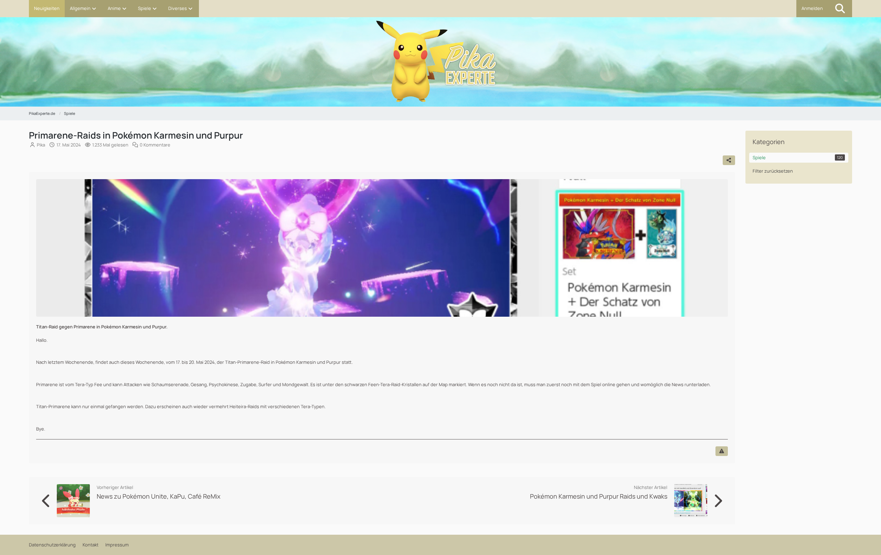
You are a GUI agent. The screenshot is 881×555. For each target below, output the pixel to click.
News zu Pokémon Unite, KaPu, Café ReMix (158, 496)
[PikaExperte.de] (440, 64)
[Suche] (840, 8)
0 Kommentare (155, 145)
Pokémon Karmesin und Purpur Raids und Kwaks (598, 496)
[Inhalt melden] (721, 451)
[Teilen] (729, 160)
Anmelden (812, 8)
